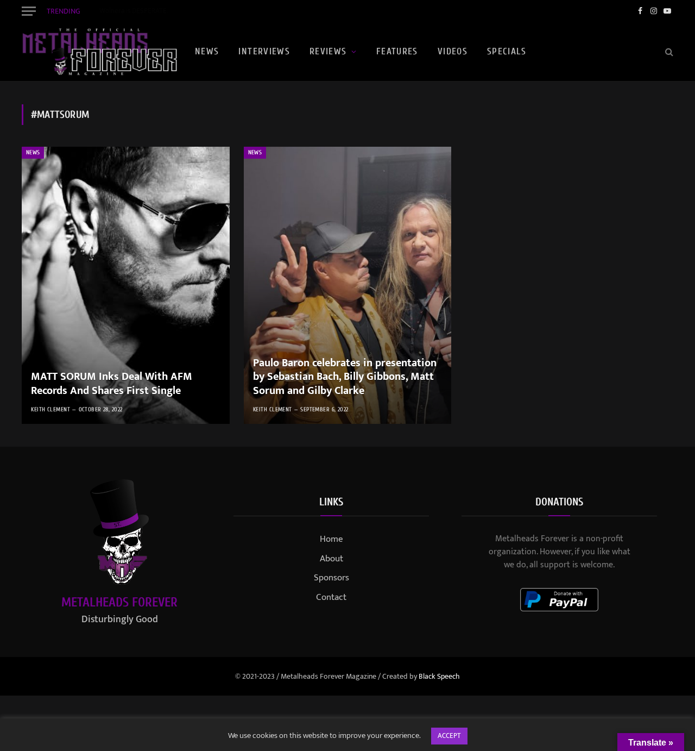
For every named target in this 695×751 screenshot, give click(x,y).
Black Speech (439, 676)
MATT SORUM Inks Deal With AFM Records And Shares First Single (111, 384)
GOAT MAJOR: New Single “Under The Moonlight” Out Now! (187, 11)
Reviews (328, 51)
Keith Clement (50, 409)
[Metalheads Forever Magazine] (99, 52)
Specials (506, 51)
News (207, 51)
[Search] (668, 52)
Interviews (264, 51)
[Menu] (29, 11)
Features (397, 51)
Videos (452, 51)
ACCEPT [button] (449, 736)
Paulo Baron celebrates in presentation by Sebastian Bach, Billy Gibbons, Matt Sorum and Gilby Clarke (345, 377)
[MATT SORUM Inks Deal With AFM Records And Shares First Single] (126, 285)
